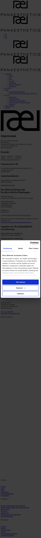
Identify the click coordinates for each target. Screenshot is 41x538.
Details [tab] (20, 248)
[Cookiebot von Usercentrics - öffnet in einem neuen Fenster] (30, 243)
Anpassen (19, 288)
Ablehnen (20, 294)
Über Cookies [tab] (33, 248)
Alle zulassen (20, 282)
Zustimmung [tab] (7, 248)
